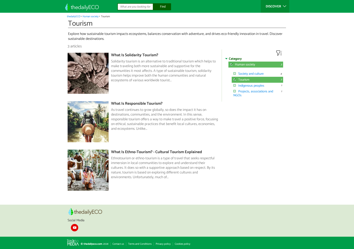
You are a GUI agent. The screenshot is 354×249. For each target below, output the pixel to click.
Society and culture (251, 74)
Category (235, 59)
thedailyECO (73, 16)
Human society (91, 16)
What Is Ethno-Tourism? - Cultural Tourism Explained (156, 152)
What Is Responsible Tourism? (136, 103)
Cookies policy (182, 244)
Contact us (118, 244)
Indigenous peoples (251, 85)
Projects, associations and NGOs (253, 93)
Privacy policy (163, 244)
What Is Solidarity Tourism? (134, 55)
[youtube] (74, 227)
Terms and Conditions (140, 244)
